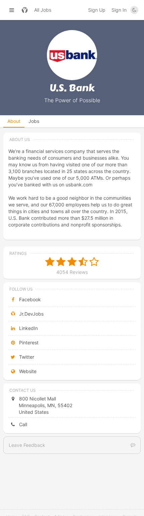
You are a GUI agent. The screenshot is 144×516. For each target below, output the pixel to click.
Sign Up (96, 10)
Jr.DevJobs (31, 314)
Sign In (119, 10)
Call (22, 424)
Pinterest (28, 342)
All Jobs (42, 10)
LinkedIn (28, 328)
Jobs (33, 121)
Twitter (26, 357)
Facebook (29, 299)
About (13, 121)
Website (27, 371)
